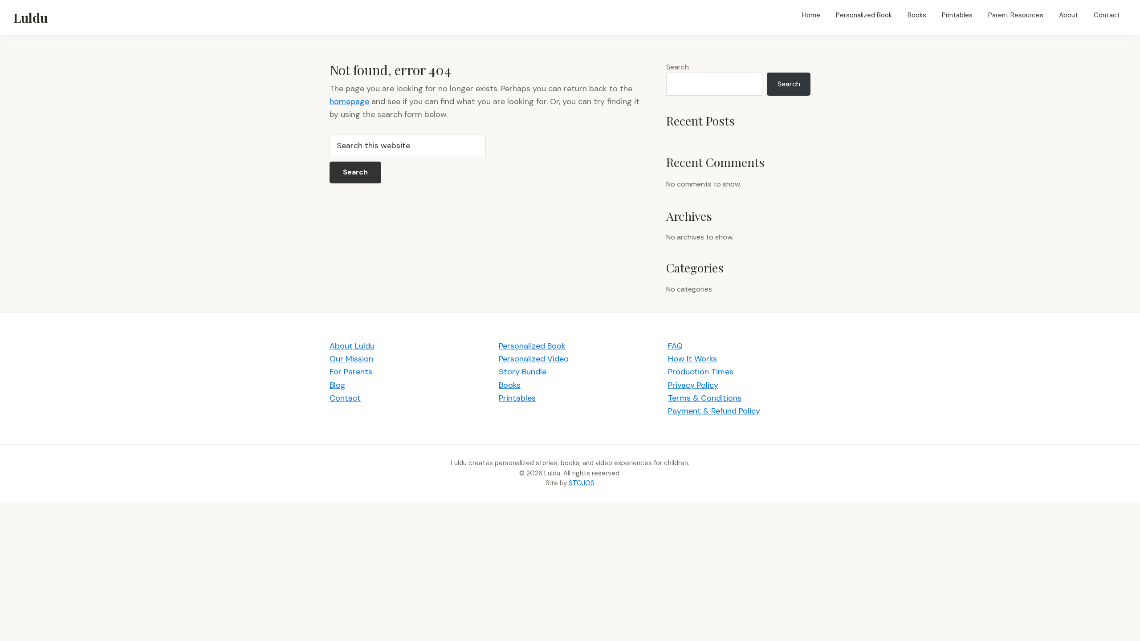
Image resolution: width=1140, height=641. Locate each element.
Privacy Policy (693, 385)
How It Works (692, 358)
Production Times (700, 371)
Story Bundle (522, 371)
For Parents (351, 371)
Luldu (30, 17)
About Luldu (352, 346)
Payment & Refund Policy (714, 411)
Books (510, 385)
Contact (345, 398)
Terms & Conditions (704, 398)
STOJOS (581, 483)
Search (677, 67)
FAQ (675, 346)
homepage (349, 101)
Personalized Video (534, 358)
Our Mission (351, 358)
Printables (517, 398)
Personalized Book (532, 346)
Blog (338, 385)
